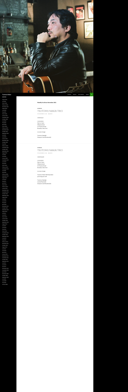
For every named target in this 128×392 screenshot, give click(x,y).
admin (50, 113)
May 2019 (4, 163)
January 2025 (5, 115)
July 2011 (4, 263)
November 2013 (5, 232)
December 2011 (5, 255)
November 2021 (5, 147)
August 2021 (4, 152)
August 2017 (4, 177)
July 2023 (4, 135)
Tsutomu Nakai (6, 94)
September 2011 (5, 261)
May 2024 (4, 122)
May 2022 (4, 144)
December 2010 (5, 268)
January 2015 (5, 218)
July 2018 (4, 170)
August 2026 (4, 99)
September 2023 (5, 133)
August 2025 (4, 108)
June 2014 (4, 227)
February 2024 (5, 128)
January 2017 (5, 188)
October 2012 (5, 245)
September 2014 (5, 222)
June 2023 (4, 136)
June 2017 (4, 179)
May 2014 (4, 229)
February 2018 (5, 174)
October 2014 (5, 220)
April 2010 (4, 271)
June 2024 (4, 120)
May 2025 (4, 112)
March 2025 (4, 113)
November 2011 (5, 257)
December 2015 (5, 206)
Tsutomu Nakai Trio (50, 110)
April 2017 (4, 183)
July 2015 (4, 213)
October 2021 (5, 149)
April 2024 (4, 124)
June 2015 (4, 215)
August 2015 (4, 211)
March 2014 (4, 231)
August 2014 (4, 223)
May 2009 (4, 282)
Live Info (69, 94)
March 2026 (4, 103)
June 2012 (4, 250)
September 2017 (5, 176)
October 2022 (5, 142)
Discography (81, 94)
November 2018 (5, 168)
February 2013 (5, 241)
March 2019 (4, 165)
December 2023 (5, 129)
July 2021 (4, 154)
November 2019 (5, 160)
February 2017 (5, 186)
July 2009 (4, 279)
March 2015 (4, 216)
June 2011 (4, 264)
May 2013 (4, 239)
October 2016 (5, 193)
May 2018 (4, 172)
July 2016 (4, 199)
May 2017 (4, 181)
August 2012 (4, 247)
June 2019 (4, 161)
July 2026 (4, 101)
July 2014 (4, 225)
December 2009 (5, 273)
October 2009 (5, 275)
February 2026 (5, 104)
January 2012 (5, 254)
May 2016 (4, 202)
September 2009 (5, 277)
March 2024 (4, 126)
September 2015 (5, 209)
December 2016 (5, 190)
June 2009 (4, 280)
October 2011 (5, 259)
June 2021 (4, 156)
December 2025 (5, 106)
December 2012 (5, 243)
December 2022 (5, 140)
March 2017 (4, 184)
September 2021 (5, 151)
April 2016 (4, 204)
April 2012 (4, 252)
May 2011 (4, 266)
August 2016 (4, 197)
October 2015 (5, 208)
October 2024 (5, 119)
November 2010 (5, 270)
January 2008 (5, 284)
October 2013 (5, 234)
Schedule (39, 108)
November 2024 (5, 117)
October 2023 (5, 131)
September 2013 (5, 236)
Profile (74, 94)
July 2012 (4, 248)
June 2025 (4, 110)
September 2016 (5, 195)
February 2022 (5, 145)
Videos (87, 94)
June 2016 (4, 200)
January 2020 (5, 158)
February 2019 (5, 167)
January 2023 (5, 138)
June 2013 (4, 238)
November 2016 (5, 192)
